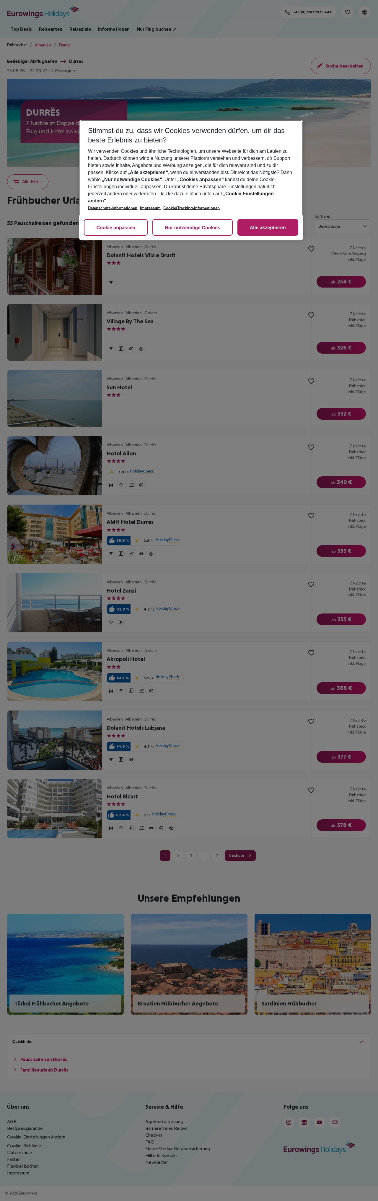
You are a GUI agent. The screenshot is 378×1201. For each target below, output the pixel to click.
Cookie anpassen (115, 227)
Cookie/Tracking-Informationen (191, 208)
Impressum (150, 208)
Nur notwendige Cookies (192, 227)
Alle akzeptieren (268, 227)
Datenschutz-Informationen (112, 208)
